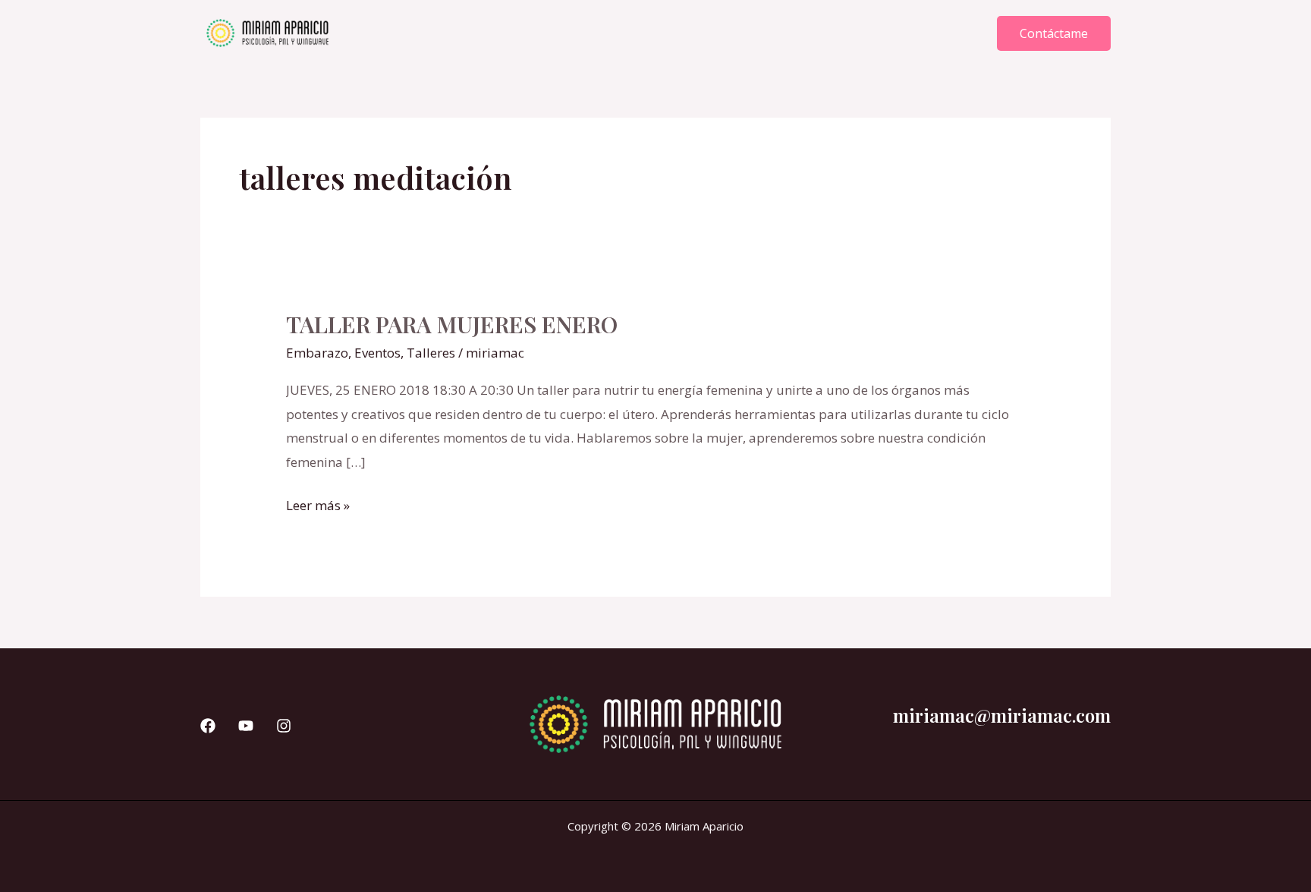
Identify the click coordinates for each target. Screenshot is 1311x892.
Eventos (377, 352)
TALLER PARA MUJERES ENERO (452, 324)
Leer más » (318, 503)
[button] (1054, 33)
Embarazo (317, 352)
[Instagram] (283, 725)
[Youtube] (245, 725)
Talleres (431, 352)
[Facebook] (207, 725)
